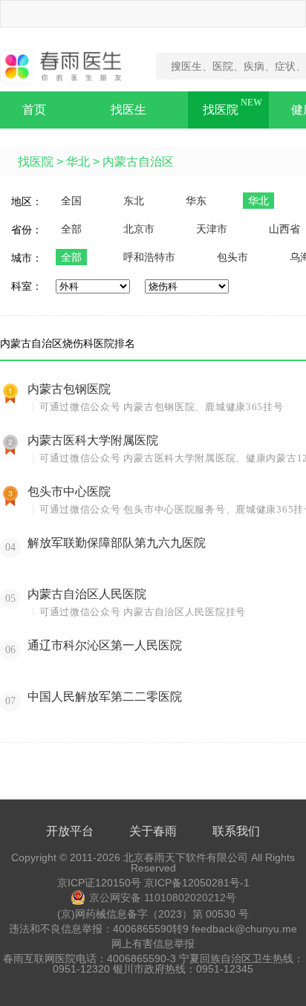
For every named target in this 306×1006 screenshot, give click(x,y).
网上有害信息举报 (153, 944)
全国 (71, 201)
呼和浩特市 (149, 257)
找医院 (220, 109)
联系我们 (236, 831)
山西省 (284, 229)
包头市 (232, 257)
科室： (26, 286)
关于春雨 (153, 831)
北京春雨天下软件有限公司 (185, 857)
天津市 (211, 229)
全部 (71, 229)
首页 (34, 109)
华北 (78, 161)
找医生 (128, 109)
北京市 (138, 229)
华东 (196, 201)
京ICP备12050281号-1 (197, 883)
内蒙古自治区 (138, 161)
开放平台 (70, 831)
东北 (133, 201)
